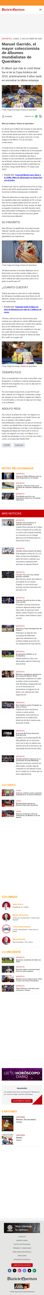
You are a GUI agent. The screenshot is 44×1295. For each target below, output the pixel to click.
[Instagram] (19, 1270)
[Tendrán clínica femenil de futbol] (8, 557)
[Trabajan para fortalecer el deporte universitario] (8, 532)
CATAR (7, 445)
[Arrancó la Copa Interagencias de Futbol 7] (8, 636)
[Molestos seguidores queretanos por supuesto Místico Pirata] (8, 685)
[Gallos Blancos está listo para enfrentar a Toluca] (8, 988)
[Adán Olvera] (6, 905)
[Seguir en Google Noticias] (40, 116)
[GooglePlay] (34, 1270)
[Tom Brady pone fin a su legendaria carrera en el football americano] (8, 497)
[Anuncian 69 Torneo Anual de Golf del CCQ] (8, 741)
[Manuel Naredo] (6, 940)
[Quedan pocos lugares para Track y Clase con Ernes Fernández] (8, 978)
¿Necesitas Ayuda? (22, 1265)
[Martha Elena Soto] (6, 917)
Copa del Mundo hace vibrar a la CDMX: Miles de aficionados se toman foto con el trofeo (23, 177)
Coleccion (19, 445)
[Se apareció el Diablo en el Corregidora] (8, 659)
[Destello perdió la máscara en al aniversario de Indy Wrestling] (8, 766)
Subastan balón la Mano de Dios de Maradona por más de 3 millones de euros (22, 309)
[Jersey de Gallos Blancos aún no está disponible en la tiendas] (8, 476)
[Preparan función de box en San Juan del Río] (8, 609)
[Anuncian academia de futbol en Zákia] (8, 959)
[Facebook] (9, 1270)
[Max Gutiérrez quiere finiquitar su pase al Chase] (8, 714)
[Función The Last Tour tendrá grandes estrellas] (8, 582)
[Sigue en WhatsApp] (36, 116)
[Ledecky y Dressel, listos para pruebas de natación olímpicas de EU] (8, 486)
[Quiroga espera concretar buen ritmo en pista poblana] (8, 969)
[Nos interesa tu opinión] (22, 1228)
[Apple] (29, 1270)
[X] (14, 1270)
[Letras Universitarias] (6, 928)
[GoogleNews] (24, 1270)
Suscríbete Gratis (22, 1101)
